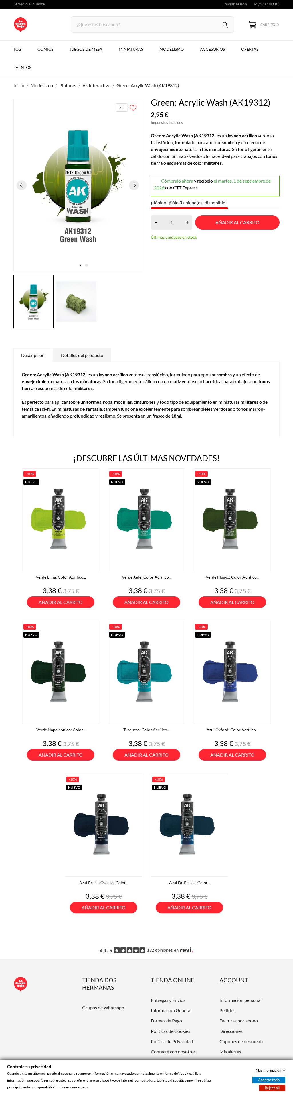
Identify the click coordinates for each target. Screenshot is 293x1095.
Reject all (272, 1088)
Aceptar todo (269, 1080)
